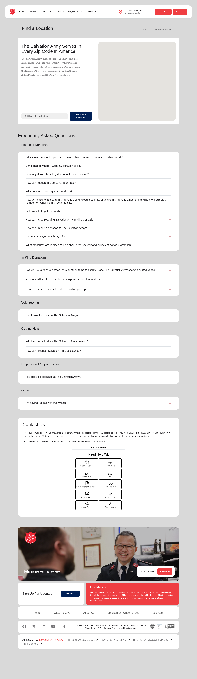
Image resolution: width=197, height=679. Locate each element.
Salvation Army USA (51, 639)
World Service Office (116, 639)
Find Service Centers (133, 13)
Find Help (162, 12)
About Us (88, 612)
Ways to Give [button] (73, 12)
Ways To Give (62, 612)
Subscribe (70, 594)
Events (61, 11)
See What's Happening (81, 116)
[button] (86, 463)
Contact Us (91, 11)
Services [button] (32, 12)
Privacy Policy (90, 628)
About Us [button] (47, 12)
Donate (178, 12)
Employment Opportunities (123, 612)
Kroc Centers (32, 643)
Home (21, 11)
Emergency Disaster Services (152, 639)
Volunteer (158, 612)
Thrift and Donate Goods (82, 639)
